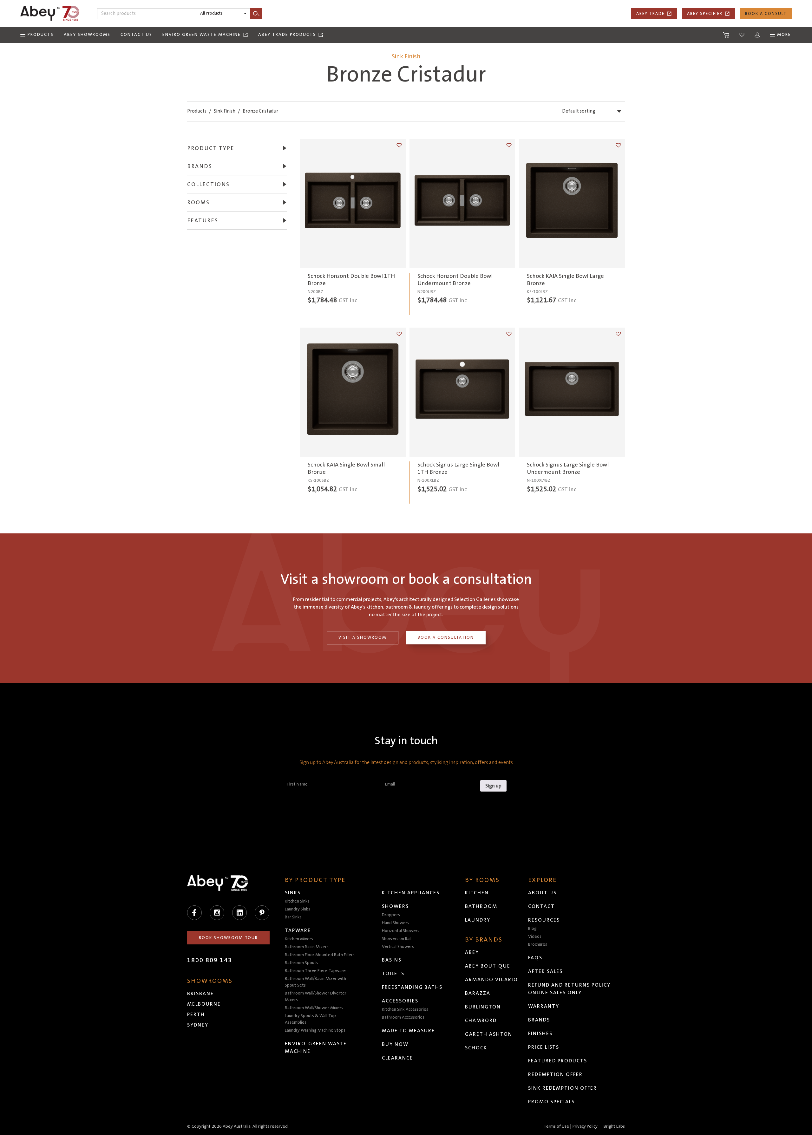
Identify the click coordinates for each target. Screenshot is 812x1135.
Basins (392, 960)
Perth (196, 1014)
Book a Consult (766, 13)
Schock (476, 1048)
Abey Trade (650, 13)
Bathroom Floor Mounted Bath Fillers (320, 954)
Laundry (477, 920)
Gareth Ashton (488, 1034)
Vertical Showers (398, 946)
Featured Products (557, 1061)
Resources (544, 920)
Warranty (543, 1006)
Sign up (493, 786)
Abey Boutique (487, 966)
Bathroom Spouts (301, 962)
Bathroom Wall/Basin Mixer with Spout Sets (315, 982)
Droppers (391, 914)
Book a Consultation (446, 637)
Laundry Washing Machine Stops (315, 1030)
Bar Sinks (293, 917)
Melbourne (204, 1004)
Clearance (397, 1058)
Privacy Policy (585, 1126)
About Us (542, 893)
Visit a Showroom (362, 637)
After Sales (545, 971)
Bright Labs (614, 1126)
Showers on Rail (396, 938)
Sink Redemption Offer (562, 1088)
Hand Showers (395, 922)
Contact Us (136, 34)
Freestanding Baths (412, 987)
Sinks (293, 893)
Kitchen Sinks (297, 901)
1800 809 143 (209, 960)
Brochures (537, 944)
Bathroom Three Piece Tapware (315, 970)
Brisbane (200, 993)
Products (196, 111)
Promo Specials (551, 1102)
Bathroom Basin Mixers (307, 946)
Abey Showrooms (87, 34)
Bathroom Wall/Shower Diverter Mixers (315, 996)
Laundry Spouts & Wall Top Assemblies (310, 1019)
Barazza (477, 993)
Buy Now (395, 1044)
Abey (472, 952)
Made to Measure (408, 1031)
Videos (534, 936)
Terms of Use (556, 1126)
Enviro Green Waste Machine (201, 34)
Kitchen (477, 893)
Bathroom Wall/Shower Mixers (314, 1007)
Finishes (540, 1033)
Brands (539, 1020)
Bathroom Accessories (403, 1017)
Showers (395, 906)
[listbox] (223, 14)
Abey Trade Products (287, 34)
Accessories (400, 1001)
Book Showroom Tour (228, 938)
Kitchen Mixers (299, 939)
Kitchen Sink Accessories (405, 1009)
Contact (541, 906)
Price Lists (543, 1047)
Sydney (197, 1025)
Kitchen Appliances (411, 893)
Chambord (481, 1020)
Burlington (483, 1007)
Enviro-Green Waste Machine (316, 1047)
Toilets (393, 973)
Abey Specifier (705, 13)
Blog (532, 928)
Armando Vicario (491, 979)
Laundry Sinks (297, 909)
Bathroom (481, 906)
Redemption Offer (555, 1074)
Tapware (298, 930)
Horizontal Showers (400, 930)
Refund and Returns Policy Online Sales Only (569, 988)
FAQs (535, 958)
